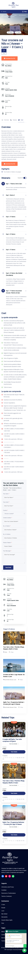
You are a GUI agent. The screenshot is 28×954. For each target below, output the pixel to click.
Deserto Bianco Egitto (6, 920)
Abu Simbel (6, 679)
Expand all (20, 178)
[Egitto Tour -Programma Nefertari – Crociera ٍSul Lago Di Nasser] (14, 687)
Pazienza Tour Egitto (14, 947)
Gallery (11, 32)
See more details (13, 743)
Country (5, 510)
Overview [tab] (6, 120)
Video (19, 32)
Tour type (7, 82)
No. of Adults (6, 526)
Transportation (8, 64)
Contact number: (7, 517)
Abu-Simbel (4, 914)
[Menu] (23, 11)
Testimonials (4, 941)
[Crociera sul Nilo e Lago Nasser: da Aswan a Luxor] (14, 660)
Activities (3, 937)
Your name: (6, 493)
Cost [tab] (22, 120)
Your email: (6, 502)
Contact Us (4, 934)
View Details (14, 751)
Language (7, 88)
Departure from (8, 76)
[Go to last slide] (5, 729)
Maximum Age (8, 112)
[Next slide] (22, 729)
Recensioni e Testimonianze (8, 893)
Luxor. (15, 679)
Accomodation (8, 70)
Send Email (8, 567)
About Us (3, 931)
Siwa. (2, 923)
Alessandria (4, 917)
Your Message (7, 551)
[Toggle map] (23, 735)
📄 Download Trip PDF (9, 58)
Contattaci (3, 890)
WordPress (20, 949)
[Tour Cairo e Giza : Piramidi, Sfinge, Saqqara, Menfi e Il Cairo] (14, 632)
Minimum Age (8, 106)
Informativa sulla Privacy (7, 887)
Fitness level (8, 94)
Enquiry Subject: (7, 542)
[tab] (8, 777)
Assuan (11, 679)
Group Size (7, 100)
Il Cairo (5, 652)
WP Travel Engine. (9, 949)
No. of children (6, 534)
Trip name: (6, 488)
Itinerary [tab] (15, 120)
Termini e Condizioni (6, 896)
